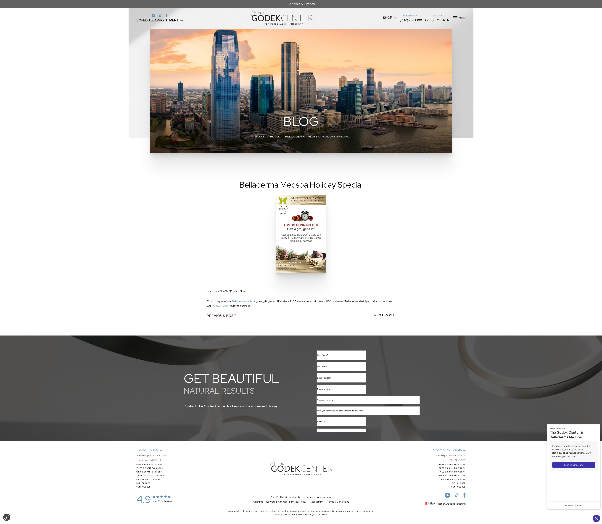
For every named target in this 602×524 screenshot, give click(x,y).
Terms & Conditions (338, 501)
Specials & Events (301, 4)
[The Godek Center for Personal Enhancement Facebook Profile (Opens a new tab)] (166, 15)
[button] (6, 517)
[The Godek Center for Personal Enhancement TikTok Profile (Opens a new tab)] (160, 15)
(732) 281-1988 (411, 20)
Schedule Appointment (157, 20)
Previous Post (221, 316)
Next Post (384, 315)
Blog (274, 136)
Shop (387, 18)
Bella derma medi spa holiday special (317, 136)
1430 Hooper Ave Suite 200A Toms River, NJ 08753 (152, 458)
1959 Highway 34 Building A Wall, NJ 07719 (450, 458)
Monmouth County (448, 450)
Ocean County (148, 450)
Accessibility (316, 501)
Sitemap (283, 501)
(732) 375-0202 (437, 20)
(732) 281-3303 (220, 305)
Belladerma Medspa (243, 301)
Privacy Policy (298, 501)
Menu (462, 17)
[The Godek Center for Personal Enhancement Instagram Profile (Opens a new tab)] (153, 15)
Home (259, 136)
